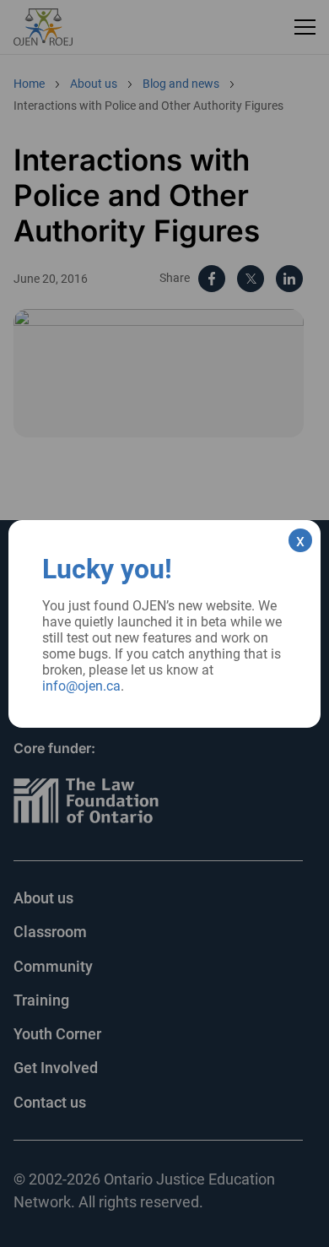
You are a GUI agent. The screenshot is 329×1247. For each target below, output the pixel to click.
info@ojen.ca (81, 686)
